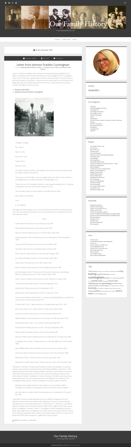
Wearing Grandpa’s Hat (97, 189)
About (75, 39)
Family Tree (66, 39)
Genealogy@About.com (97, 247)
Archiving (92, 106)
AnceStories (93, 148)
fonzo (110, 281)
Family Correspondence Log (98, 208)
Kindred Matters (95, 167)
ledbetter (101, 288)
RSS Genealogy (94, 179)
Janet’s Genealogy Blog (96, 165)
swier (90, 293)
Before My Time (94, 150)
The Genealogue (95, 184)
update (105, 294)
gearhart (99, 283)
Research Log (94, 221)
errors (89, 281)
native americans (113, 288)
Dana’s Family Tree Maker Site (99, 245)
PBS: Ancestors (94, 252)
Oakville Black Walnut (96, 174)
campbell (100, 274)
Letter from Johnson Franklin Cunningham (42, 65)
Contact (57, 39)
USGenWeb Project (95, 253)
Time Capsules (94, 224)
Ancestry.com (94, 240)
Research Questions (96, 124)
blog (121, 271)
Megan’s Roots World (96, 172)
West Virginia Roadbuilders (98, 255)
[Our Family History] (65, 28)
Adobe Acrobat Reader (96, 207)
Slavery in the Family (22, 90)
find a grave (105, 281)
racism (109, 291)
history (96, 286)
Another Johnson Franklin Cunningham (29, 92)
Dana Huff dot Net (95, 153)
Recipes (92, 122)
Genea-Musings (94, 157)
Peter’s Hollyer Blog (95, 176)
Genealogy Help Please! (97, 162)
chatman (106, 274)
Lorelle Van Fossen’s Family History (100, 169)
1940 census (92, 271)
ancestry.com (100, 271)
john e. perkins (119, 285)
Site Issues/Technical (96, 125)
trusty (100, 294)
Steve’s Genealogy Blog (97, 181)
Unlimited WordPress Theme (59, 445)
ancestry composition (109, 271)
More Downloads (95, 217)
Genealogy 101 (94, 110)
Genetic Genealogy (95, 115)
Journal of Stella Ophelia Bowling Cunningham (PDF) (105, 214)
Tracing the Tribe (95, 188)
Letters (40, 67)
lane (98, 288)
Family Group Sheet (96, 210)
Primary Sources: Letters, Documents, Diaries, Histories (106, 120)
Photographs (94, 118)
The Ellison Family (95, 182)
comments (112, 274)
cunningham (96, 277)
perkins (102, 291)
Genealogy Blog (94, 160)
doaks (114, 278)
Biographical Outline (96, 205)
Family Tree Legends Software (99, 212)
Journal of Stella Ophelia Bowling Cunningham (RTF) (105, 215)
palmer (97, 291)
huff (100, 285)
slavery (119, 290)
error (122, 278)
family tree (97, 280)
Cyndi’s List (93, 243)
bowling (92, 273)
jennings (105, 286)
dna (112, 278)
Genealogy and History (97, 111)
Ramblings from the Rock (97, 177)
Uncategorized (94, 129)
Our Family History (65, 436)
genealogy (106, 283)
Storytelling (93, 127)
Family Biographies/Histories (29, 67)
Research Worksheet (96, 222)
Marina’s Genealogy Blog (97, 170)
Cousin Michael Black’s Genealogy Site (101, 241)
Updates (92, 131)
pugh (106, 291)
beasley (117, 271)
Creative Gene (94, 151)
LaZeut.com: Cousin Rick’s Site (98, 248)
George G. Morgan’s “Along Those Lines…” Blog (103, 163)
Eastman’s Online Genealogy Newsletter (102, 155)
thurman (96, 294)
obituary (91, 291)
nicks (119, 288)
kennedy (92, 288)
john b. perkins (112, 285)
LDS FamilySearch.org (96, 250)
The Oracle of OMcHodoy (97, 186)
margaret (106, 288)
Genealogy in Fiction (96, 113)
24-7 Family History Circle (97, 146)
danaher (107, 278)
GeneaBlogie (94, 158)
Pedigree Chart (94, 219)
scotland (113, 291)
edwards (118, 278)
